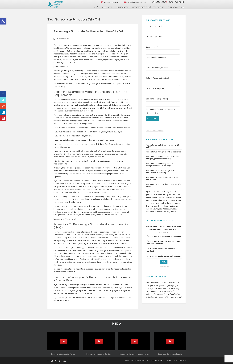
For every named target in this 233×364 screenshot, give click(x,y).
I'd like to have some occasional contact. (162, 250)
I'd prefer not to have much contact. (165, 256)
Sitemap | (170, 360)
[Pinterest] (3, 118)
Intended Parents (140, 7)
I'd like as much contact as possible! (165, 236)
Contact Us (158, 7)
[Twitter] (3, 100)
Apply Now (107, 7)
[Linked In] (3, 112)
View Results (164, 267)
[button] (3, 21)
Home (95, 7)
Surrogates (122, 7)
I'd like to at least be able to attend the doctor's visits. (163, 242)
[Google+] (3, 106)
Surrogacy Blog (176, 7)
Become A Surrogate (111, 2)
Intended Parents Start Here (136, 2)
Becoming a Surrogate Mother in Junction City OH (88, 31)
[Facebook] (3, 94)
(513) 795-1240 (176, 1)
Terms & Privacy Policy (155, 130)
